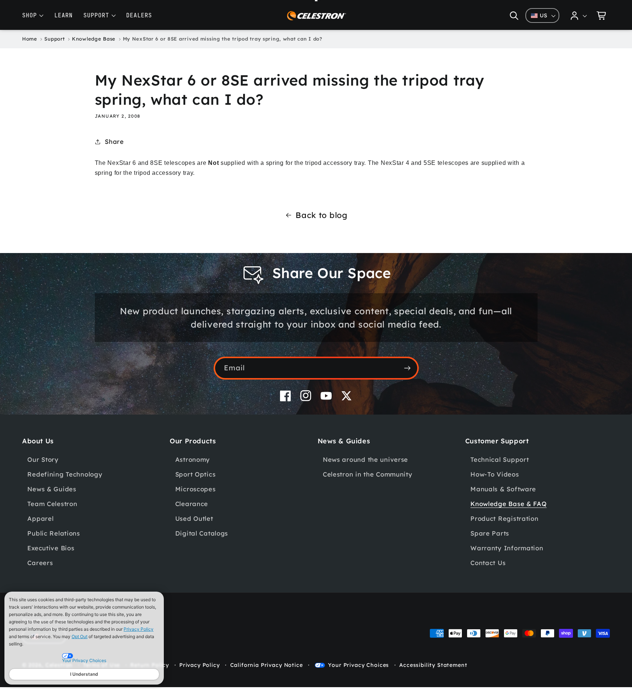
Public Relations (53, 533)
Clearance (191, 504)
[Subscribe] (407, 368)
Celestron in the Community (367, 474)
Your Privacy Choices (358, 665)
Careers (40, 563)
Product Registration (504, 518)
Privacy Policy (138, 629)
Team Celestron (52, 504)
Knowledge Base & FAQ (508, 504)
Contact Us (487, 563)
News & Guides (51, 489)
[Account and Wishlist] (579, 15)
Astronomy (192, 459)
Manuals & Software (503, 489)
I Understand (84, 674)
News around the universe (365, 459)
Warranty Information (506, 548)
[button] (514, 15)
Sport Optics (195, 474)
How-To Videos (494, 474)
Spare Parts (489, 533)
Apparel (40, 518)
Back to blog (322, 215)
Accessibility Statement (433, 665)
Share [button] (114, 141)
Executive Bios (50, 548)
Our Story (42, 459)
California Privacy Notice (266, 665)
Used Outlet (194, 518)
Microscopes (195, 489)
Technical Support (499, 459)
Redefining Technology (64, 474)
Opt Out (79, 636)
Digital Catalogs (201, 533)
